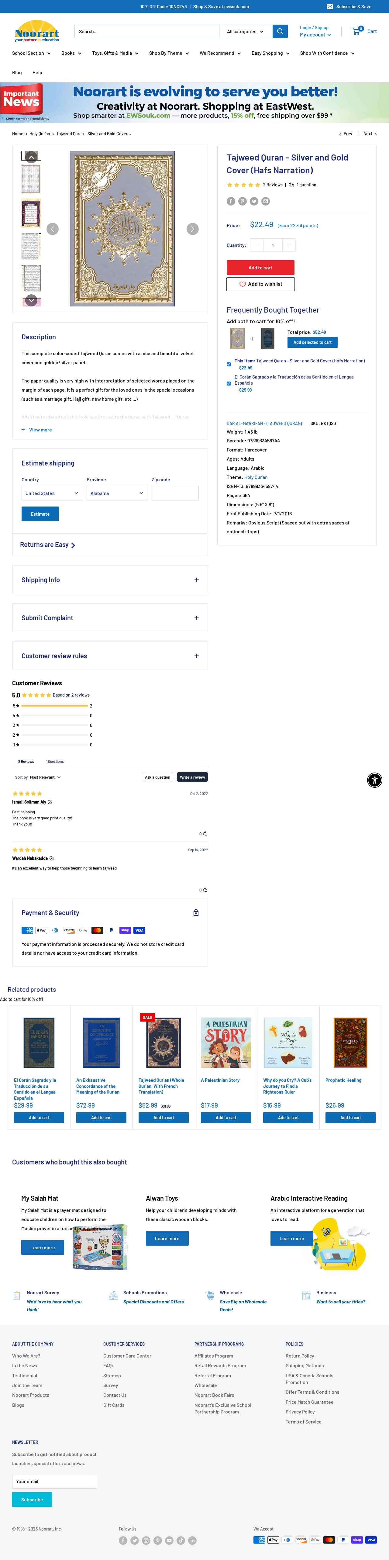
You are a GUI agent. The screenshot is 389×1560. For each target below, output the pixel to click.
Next (367, 133)
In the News (24, 1365)
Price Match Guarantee (310, 1402)
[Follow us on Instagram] (146, 1540)
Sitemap (112, 1375)
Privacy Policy (300, 1411)
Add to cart (260, 267)
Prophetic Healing (343, 1080)
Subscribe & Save (353, 6)
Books (68, 53)
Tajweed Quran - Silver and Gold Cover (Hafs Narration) (300, 360)
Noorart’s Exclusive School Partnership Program (222, 1408)
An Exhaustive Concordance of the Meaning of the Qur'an (97, 1086)
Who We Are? (26, 1355)
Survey (110, 1385)
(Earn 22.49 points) (298, 225)
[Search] (280, 31)
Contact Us (115, 1395)
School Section (28, 53)
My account (313, 34)
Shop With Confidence (324, 53)
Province (96, 479)
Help (37, 72)
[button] (31, 157)
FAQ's (109, 1365)
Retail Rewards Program (220, 1365)
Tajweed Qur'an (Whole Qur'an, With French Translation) (161, 1086)
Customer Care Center (127, 1355)
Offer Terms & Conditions (312, 1392)
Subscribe (32, 1499)
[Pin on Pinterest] (242, 201)
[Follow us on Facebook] (123, 1540)
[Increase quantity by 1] (289, 245)
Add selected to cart (313, 342)
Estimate (40, 514)
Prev (348, 133)
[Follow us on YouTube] (169, 1540)
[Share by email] (265, 201)
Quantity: (236, 245)
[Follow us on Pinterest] (157, 1540)
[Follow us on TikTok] (181, 1540)
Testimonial (24, 1375)
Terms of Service (304, 1421)
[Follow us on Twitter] (134, 1540)
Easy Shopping (267, 53)
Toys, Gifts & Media (112, 53)
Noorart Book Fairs (214, 1395)
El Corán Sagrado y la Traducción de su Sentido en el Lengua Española (294, 380)
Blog (17, 72)
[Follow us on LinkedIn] (192, 1540)
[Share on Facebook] (231, 201)
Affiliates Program (213, 1355)
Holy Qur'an (39, 133)
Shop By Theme (165, 53)
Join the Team (27, 1385)
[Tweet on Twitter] (254, 201)
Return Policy (300, 1355)
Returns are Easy (45, 544)
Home (17, 133)
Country (30, 479)
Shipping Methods (305, 1365)
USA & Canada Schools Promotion (309, 1378)
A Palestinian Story (220, 1080)
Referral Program (212, 1375)
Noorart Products (30, 1395)
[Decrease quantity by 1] (256, 245)
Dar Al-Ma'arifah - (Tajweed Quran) (264, 423)
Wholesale (205, 1385)
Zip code (161, 479)
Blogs (18, 1405)
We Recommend (217, 53)
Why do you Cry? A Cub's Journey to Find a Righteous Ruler (287, 1086)
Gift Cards (114, 1405)
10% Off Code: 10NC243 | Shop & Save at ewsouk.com (194, 6)
